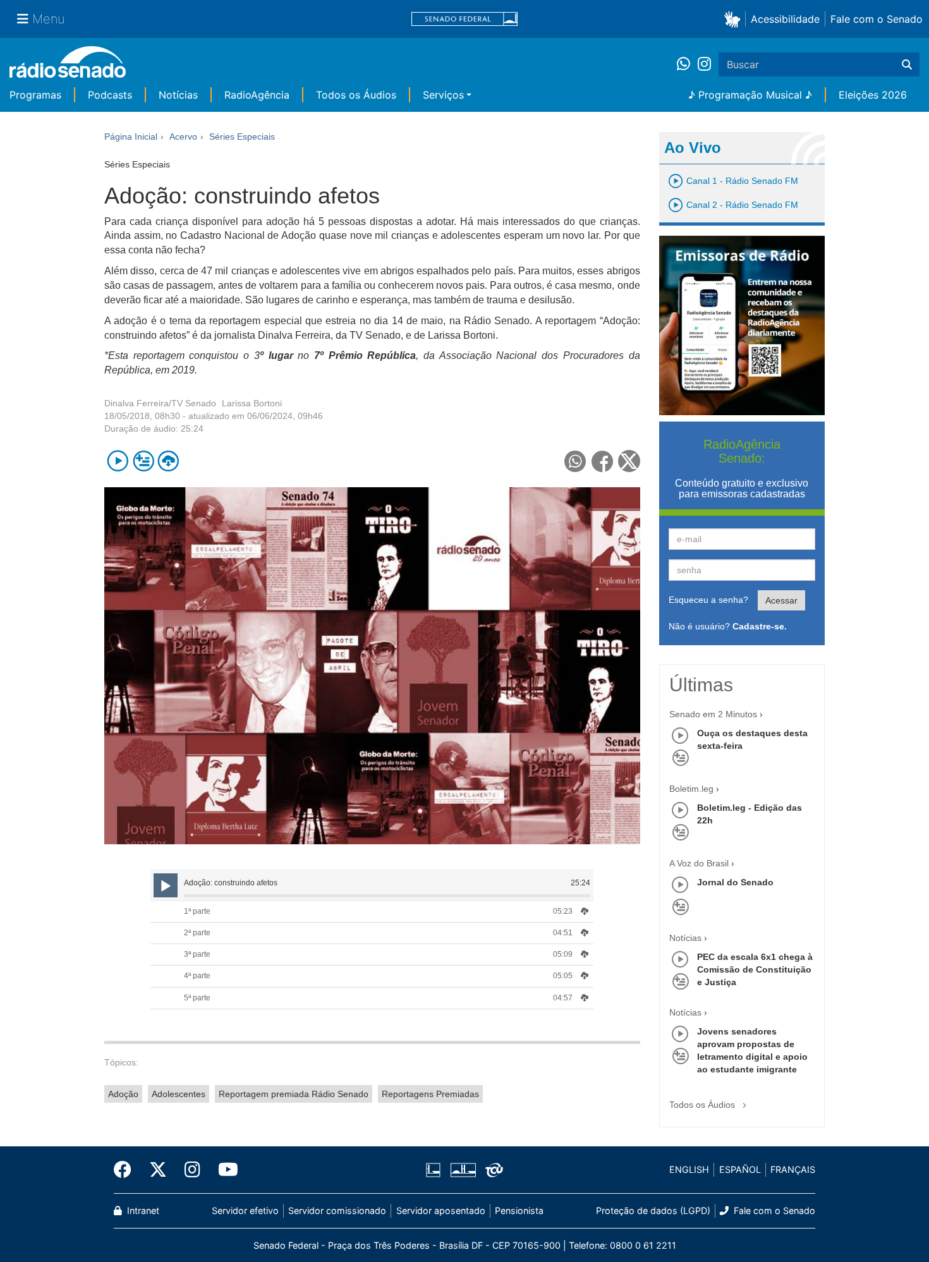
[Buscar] (907, 64)
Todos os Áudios (356, 94)
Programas (35, 94)
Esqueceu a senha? (708, 600)
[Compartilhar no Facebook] (602, 461)
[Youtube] (223, 1169)
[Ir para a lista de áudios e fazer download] (168, 461)
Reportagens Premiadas (430, 1094)
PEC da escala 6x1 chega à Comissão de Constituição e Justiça (755, 969)
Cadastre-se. (759, 626)
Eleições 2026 (873, 94)
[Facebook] (127, 1169)
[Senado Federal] (464, 19)
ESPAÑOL (740, 1169)
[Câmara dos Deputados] (435, 1169)
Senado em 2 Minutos (713, 714)
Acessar (781, 600)
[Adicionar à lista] (143, 461)
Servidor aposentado (440, 1210)
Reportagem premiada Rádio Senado (293, 1094)
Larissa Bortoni (252, 403)
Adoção (123, 1094)
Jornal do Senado (735, 882)
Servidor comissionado (337, 1210)
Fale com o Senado (876, 19)
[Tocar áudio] (118, 461)
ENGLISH (689, 1169)
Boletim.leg (691, 789)
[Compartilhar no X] (629, 461)
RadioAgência (256, 94)
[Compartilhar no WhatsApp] (575, 461)
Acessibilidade (785, 19)
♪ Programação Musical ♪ (750, 94)
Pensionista (519, 1210)
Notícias (178, 94)
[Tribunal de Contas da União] (492, 1169)
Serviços (443, 94)
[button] (734, 18)
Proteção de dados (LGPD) (653, 1210)
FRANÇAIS (792, 1169)
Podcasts (110, 94)
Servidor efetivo (245, 1210)
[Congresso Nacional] (462, 1169)
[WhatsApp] (687, 64)
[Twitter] (158, 1169)
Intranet (141, 1210)
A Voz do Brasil (699, 863)
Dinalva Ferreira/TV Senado (160, 403)
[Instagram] (704, 64)
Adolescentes (178, 1094)
